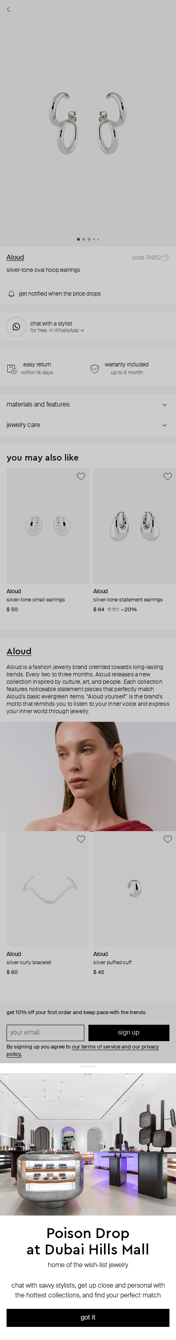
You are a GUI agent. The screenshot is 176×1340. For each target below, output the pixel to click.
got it (88, 1318)
